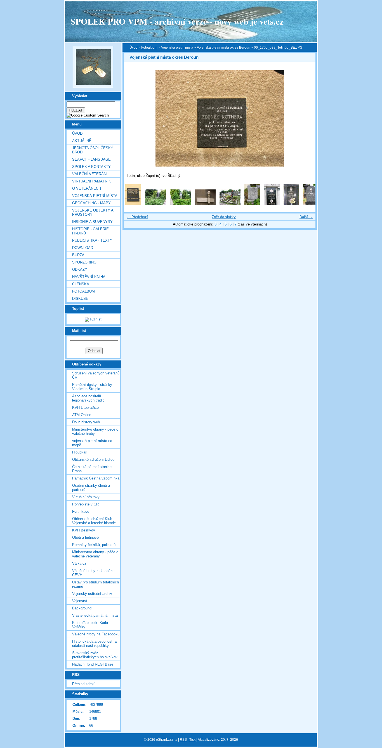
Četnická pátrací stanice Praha (92, 469)
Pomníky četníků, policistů (93, 545)
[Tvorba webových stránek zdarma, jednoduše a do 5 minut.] (176, 740)
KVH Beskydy (83, 530)
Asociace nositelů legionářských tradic (88, 398)
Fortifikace (80, 511)
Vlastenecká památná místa (95, 615)
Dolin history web (86, 422)
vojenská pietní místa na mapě (92, 443)
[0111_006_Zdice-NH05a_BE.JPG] (272, 204)
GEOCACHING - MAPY (91, 203)
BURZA (78, 255)
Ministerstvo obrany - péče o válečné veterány (95, 554)
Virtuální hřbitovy (86, 497)
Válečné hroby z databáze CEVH (93, 573)
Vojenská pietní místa (177, 47)
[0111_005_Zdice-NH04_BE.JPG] (252, 204)
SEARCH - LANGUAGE (91, 159)
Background (81, 608)
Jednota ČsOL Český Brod (92, 150)
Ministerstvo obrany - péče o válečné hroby (95, 431)
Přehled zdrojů (83, 684)
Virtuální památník (91, 181)
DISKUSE (80, 298)
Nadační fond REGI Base (92, 664)
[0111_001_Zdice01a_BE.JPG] (155, 204)
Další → (306, 217)
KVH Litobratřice (85, 407)
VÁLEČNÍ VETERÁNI (89, 174)
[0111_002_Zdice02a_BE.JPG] (180, 204)
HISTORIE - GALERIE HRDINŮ (90, 231)
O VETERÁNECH (86, 188)
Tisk (192, 739)
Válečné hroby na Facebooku (95, 634)
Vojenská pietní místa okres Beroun (223, 47)
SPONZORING (84, 262)
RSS (183, 739)
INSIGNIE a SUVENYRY (92, 222)
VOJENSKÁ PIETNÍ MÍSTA (94, 196)
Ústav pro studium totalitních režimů (95, 584)
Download (82, 248)
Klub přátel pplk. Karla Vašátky (90, 625)
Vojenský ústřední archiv (92, 594)
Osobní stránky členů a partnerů (91, 487)
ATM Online (81, 415)
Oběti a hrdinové (85, 537)
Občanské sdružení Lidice (93, 459)
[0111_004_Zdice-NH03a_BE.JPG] (230, 204)
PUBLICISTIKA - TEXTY (92, 240)
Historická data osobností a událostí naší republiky (94, 643)
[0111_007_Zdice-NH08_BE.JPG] (291, 204)
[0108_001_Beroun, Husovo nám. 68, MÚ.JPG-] (133, 204)
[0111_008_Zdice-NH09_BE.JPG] (311, 204)
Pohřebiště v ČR (85, 504)
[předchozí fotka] (133, 118)
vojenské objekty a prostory (92, 212)
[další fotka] (306, 118)
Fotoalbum (83, 291)
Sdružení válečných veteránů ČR (95, 375)
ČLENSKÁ (80, 284)
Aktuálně (81, 141)
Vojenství (79, 601)
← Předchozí (137, 217)
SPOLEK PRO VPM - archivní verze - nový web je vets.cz (177, 21)
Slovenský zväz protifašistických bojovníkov (94, 655)
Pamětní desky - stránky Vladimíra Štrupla (92, 387)
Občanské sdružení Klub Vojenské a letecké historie (94, 521)
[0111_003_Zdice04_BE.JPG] (205, 204)
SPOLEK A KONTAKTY (91, 167)
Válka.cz (79, 563)
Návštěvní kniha (88, 277)
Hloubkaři (79, 452)
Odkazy (79, 269)
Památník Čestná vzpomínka (95, 478)
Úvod (77, 133)
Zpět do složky (224, 217)
